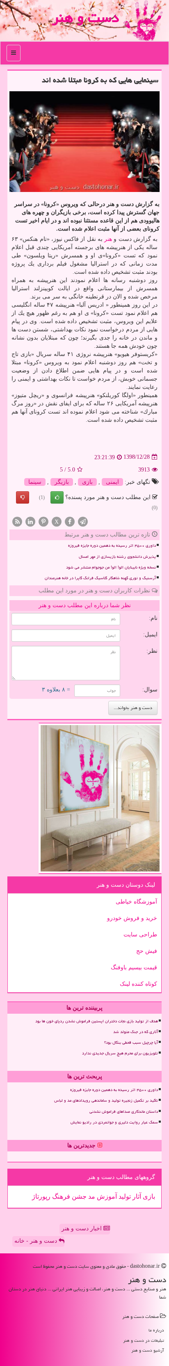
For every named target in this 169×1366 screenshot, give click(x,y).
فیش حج (146, 951)
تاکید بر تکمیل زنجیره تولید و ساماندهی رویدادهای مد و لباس (106, 1100)
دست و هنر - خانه (36, 1241)
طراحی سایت (140, 934)
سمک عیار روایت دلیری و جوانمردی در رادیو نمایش (114, 1122)
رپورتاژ (41, 1196)
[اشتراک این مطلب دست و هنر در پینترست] (43, 521)
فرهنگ (60, 1196)
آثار (136, 1196)
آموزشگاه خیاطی (136, 902)
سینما (34, 482)
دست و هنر (85, 17)
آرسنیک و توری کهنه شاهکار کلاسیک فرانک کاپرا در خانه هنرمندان (100, 578)
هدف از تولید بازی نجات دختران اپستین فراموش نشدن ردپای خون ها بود (96, 1021)
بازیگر (62, 482)
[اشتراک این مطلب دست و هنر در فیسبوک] (69, 521)
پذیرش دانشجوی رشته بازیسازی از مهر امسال (117, 556)
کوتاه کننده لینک (138, 984)
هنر (108, 239)
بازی (87, 482)
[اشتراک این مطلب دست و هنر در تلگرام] (83, 521)
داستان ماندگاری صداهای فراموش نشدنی (123, 1111)
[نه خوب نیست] (22, 497)
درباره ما (156, 1330)
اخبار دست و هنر (82, 1228)
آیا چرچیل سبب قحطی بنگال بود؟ (131, 1042)
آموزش (106, 1196)
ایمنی (112, 482)
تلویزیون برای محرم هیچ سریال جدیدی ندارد (120, 1053)
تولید (124, 1196)
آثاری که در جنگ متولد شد (135, 1032)
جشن (78, 1196)
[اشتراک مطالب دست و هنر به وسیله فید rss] (17, 521)
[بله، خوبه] (57, 497)
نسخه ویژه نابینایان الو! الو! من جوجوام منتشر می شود (111, 567)
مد (91, 1196)
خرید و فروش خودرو (132, 918)
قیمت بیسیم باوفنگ (134, 967)
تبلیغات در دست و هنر (143, 1340)
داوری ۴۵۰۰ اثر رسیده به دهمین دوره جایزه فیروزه (112, 545)
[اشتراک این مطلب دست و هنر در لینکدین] (30, 521)
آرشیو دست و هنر (147, 1350)
